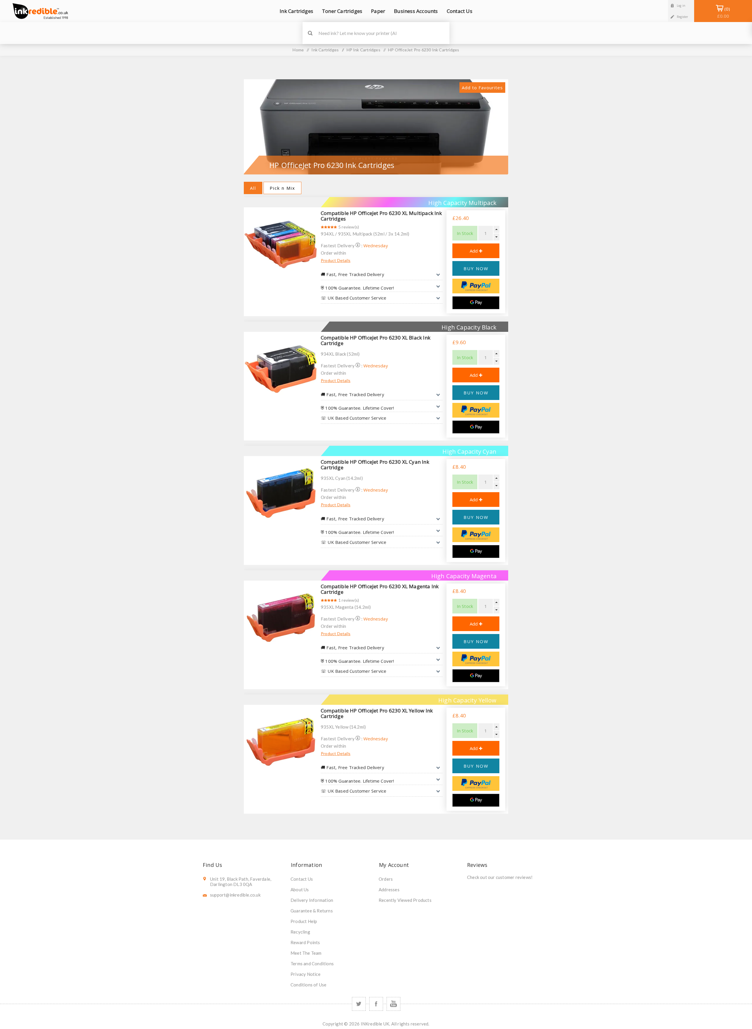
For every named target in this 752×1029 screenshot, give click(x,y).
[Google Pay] (475, 302)
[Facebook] (376, 1004)
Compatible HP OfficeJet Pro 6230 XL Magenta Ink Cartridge (380, 589)
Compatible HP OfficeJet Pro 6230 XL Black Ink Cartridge (375, 340)
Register (682, 17)
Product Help (304, 921)
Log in (681, 6)
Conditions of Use (308, 984)
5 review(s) (348, 226)
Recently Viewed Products (405, 900)
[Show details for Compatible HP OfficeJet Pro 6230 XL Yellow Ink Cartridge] (281, 742)
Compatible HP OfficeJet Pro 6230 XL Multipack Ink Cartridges (381, 216)
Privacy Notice (305, 974)
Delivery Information (312, 900)
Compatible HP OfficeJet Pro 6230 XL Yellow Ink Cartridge (377, 713)
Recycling (300, 931)
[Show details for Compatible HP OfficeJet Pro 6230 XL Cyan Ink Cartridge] (281, 493)
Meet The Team (306, 953)
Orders (386, 879)
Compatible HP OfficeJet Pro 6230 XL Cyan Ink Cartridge (375, 464)
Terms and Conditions (312, 963)
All (253, 188)
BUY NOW (476, 268)
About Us (300, 889)
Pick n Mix (282, 188)
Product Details (335, 260)
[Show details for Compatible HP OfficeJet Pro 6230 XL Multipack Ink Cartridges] (281, 244)
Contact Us (302, 879)
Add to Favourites (482, 87)
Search (310, 33)
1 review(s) (348, 600)
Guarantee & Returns (312, 910)
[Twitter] (359, 1004)
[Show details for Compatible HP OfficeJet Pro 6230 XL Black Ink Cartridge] (281, 369)
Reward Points (305, 942)
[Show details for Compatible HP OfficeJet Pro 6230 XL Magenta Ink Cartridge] (281, 618)
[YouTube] (393, 1004)
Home (298, 49)
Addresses (389, 889)
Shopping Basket (723, 12)
